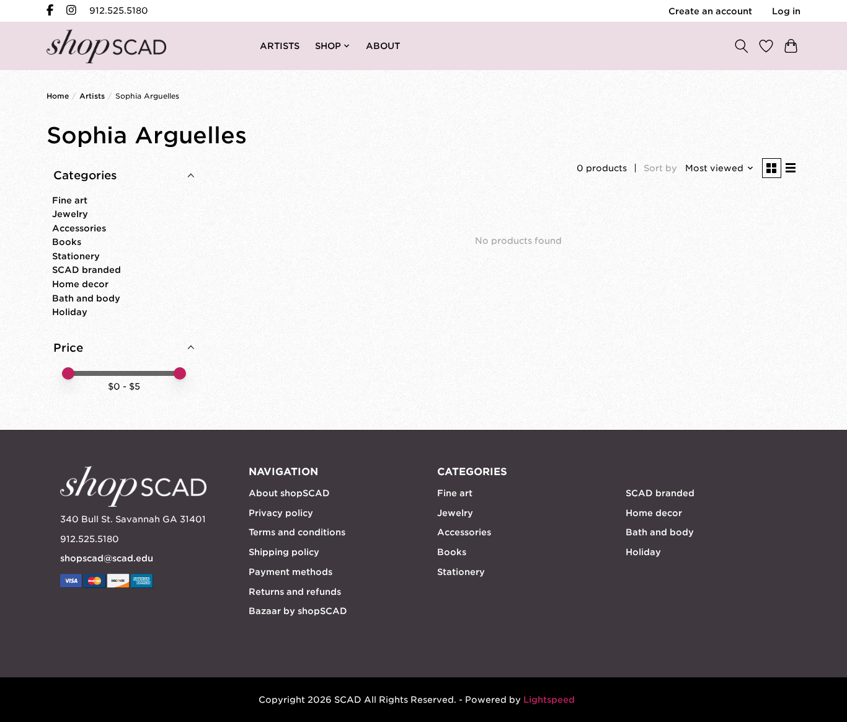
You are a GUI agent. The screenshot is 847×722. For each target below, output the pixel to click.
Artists (92, 96)
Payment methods (290, 572)
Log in (786, 11)
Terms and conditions (297, 532)
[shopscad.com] (106, 46)
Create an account (710, 11)
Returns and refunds (295, 592)
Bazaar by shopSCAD (298, 611)
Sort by (660, 168)
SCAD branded (86, 270)
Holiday (69, 312)
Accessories (79, 228)
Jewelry (70, 214)
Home (58, 96)
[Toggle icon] (741, 45)
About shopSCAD (289, 493)
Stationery (76, 256)
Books (66, 242)
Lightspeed (549, 700)
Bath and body (86, 298)
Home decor (80, 284)
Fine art (69, 200)
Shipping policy (284, 552)
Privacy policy (281, 513)
